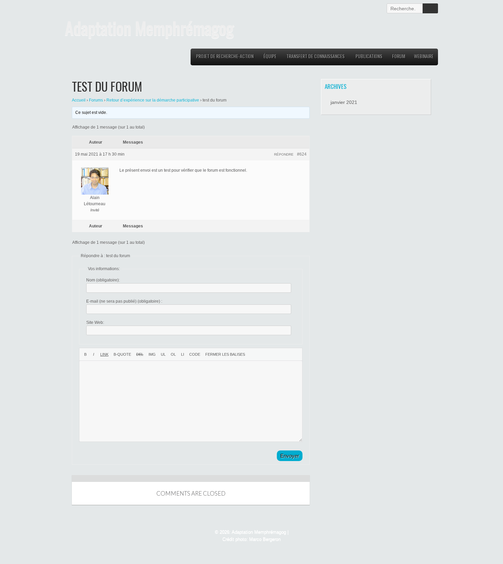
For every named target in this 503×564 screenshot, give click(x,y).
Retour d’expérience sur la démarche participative (152, 100)
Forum (398, 56)
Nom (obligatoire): (103, 280)
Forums (96, 100)
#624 (302, 154)
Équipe (269, 56)
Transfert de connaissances (315, 56)
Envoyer (289, 456)
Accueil (79, 100)
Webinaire (424, 56)
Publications (369, 56)
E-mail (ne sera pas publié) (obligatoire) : (124, 301)
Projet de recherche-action (225, 56)
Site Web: (95, 322)
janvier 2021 (344, 102)
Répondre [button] (284, 154)
